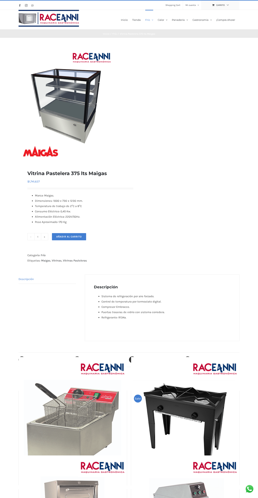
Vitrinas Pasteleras (75, 260)
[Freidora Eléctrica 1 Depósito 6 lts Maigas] (73, 422)
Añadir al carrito (69, 236)
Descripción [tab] (26, 279)
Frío (43, 255)
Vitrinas (57, 260)
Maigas (45, 260)
